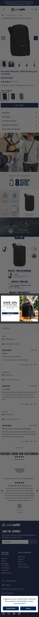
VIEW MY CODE (10, 313)
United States (10, 608)
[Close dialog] (37, 297)
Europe (28, 608)
